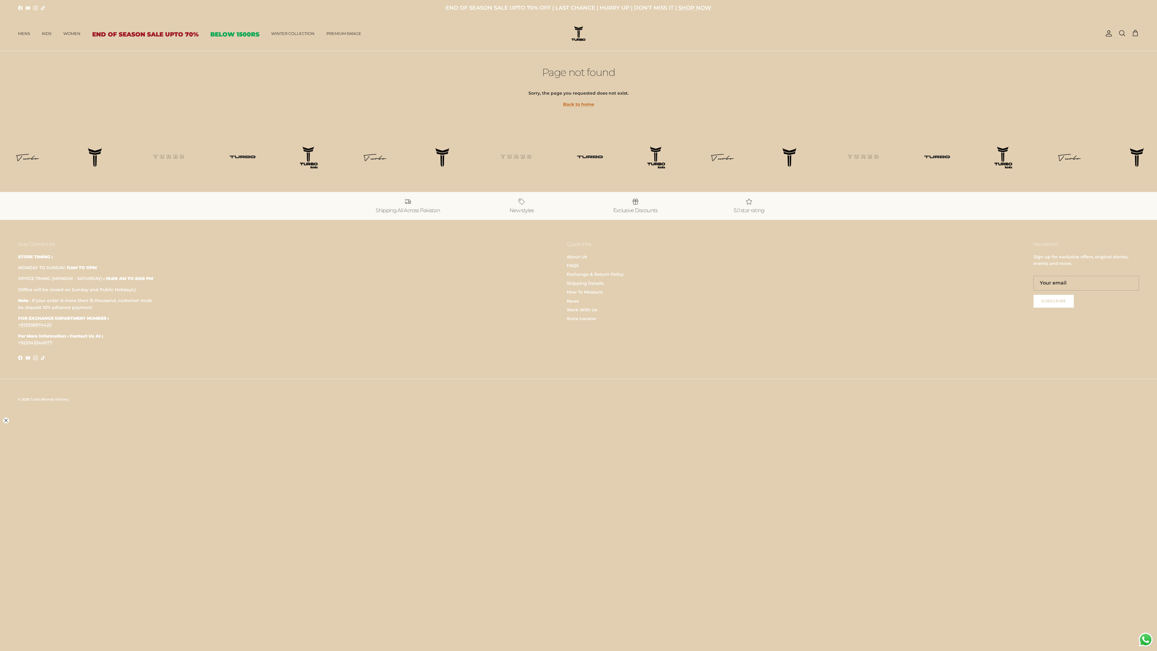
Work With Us (582, 310)
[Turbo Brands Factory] (578, 33)
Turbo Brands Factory (49, 399)
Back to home (578, 104)
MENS (24, 33)
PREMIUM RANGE (343, 33)
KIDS (47, 33)
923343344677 (36, 342)
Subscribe (1053, 301)
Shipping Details (585, 283)
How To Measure (585, 292)
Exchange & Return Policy (595, 274)
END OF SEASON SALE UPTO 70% (145, 34)
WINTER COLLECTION (293, 33)
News (573, 301)
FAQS (573, 265)
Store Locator (581, 318)
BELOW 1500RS (234, 34)
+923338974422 (35, 325)
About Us (577, 256)
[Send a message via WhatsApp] (1145, 639)
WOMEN (71, 33)
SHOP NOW (694, 8)
